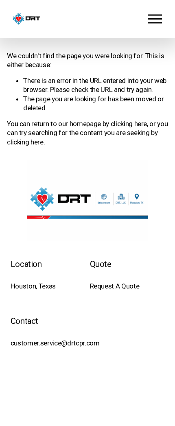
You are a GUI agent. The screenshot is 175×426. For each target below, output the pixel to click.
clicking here (129, 124)
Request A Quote (115, 286)
